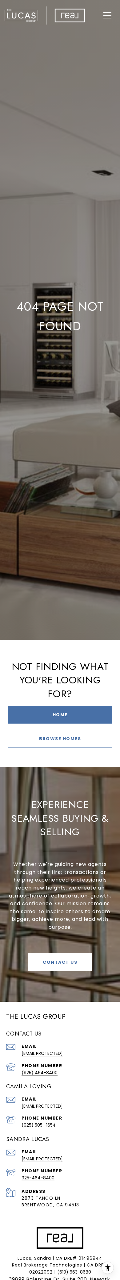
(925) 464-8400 (40, 1073)
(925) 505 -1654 (39, 1125)
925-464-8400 (38, 1178)
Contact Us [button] (60, 962)
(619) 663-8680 (74, 1272)
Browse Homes (60, 739)
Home (60, 715)
